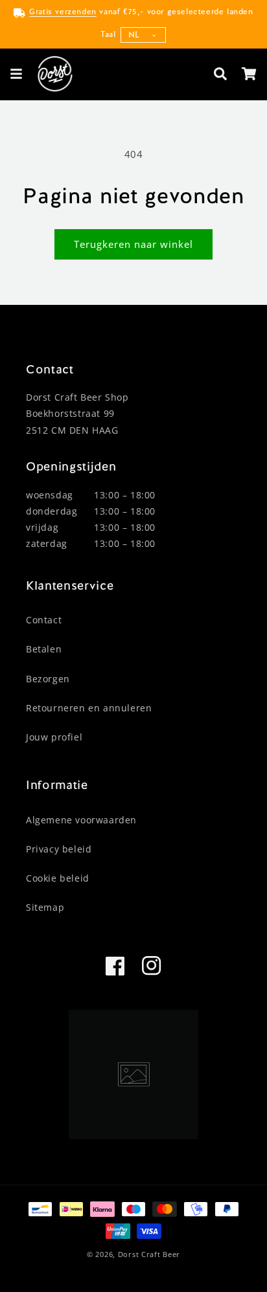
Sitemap (45, 907)
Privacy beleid (58, 849)
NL (134, 34)
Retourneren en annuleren (89, 708)
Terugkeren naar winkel (133, 244)
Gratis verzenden (63, 11)
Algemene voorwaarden (81, 820)
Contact (44, 620)
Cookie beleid (57, 878)
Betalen (44, 649)
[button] (16, 74)
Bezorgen (48, 679)
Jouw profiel (54, 737)
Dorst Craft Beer (149, 1254)
